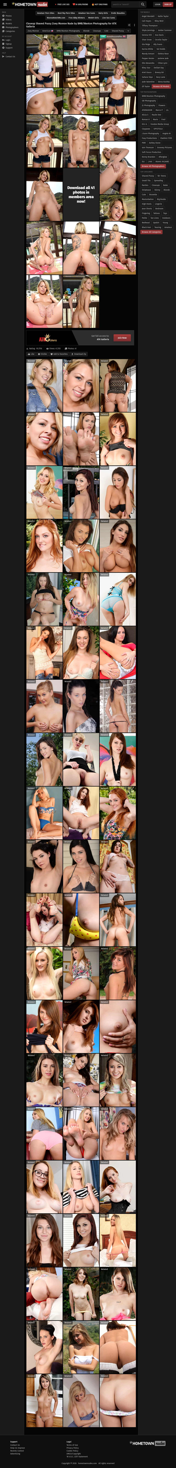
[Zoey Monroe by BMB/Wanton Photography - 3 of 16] (117, 87)
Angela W (167, 133)
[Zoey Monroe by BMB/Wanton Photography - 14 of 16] (117, 248)
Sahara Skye (147, 77)
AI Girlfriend (80, 4)
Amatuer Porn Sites (45, 13)
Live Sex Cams (108, 18)
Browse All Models (161, 86)
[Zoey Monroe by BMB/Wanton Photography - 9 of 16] (117, 168)
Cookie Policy (72, 1451)
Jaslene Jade (163, 58)
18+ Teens (161, 176)
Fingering (146, 213)
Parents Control (17, 1451)
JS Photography (148, 105)
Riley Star (146, 68)
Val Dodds (161, 49)
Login (157, 4)
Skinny (157, 190)
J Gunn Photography (150, 133)
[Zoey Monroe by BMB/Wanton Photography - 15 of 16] (44, 301)
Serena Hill (147, 35)
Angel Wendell (148, 16)
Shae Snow (147, 40)
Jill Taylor (146, 86)
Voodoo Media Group (160, 124)
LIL (167, 110)
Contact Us (15, 1445)
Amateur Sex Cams (86, 13)
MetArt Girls (93, 18)
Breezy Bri (159, 72)
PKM (144, 143)
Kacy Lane (160, 77)
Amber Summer (165, 30)
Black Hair (146, 227)
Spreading (158, 180)
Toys (165, 213)
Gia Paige (146, 44)
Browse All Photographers (153, 166)
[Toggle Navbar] (5, 4)
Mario (155, 119)
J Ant (150, 161)
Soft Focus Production (151, 152)
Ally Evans (157, 44)
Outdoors (166, 218)
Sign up (167, 4)
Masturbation (148, 199)
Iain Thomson (148, 147)
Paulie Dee (156, 115)
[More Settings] (134, 25)
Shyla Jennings (148, 30)
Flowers (162, 105)
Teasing (157, 227)
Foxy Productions (149, 138)
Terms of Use (72, 1445)
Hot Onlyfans (100, 4)
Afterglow (163, 157)
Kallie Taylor (163, 16)
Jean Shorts (147, 208)
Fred (163, 119)
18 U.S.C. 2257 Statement (77, 1456)
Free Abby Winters (77, 18)
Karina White (147, 49)
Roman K (146, 119)
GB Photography (149, 101)
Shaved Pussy (118, 31)
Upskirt (156, 223)
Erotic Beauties (118, 13)
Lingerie (158, 204)
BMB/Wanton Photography (68, 31)
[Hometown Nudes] (30, 4)
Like (32, 354)
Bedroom (159, 208)
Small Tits (146, 180)
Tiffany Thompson (150, 25)
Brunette (153, 194)
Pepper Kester (148, 58)
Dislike (44, 354)
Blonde (86, 31)
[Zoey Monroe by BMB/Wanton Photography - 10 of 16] (44, 194)
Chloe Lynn (162, 63)
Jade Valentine (148, 82)
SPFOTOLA (158, 129)
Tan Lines (155, 218)
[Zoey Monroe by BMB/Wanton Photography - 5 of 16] (81, 101)
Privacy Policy (73, 1448)
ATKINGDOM (147, 110)
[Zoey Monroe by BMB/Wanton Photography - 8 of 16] (117, 127)
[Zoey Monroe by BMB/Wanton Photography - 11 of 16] (117, 208)
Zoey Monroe (33, 31)
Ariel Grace (147, 72)
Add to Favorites (60, 354)
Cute (106, 31)
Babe (165, 185)
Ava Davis (159, 35)
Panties (145, 185)
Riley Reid (159, 21)
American (46, 31)
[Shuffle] (129, 25)
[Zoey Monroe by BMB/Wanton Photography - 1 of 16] (44, 61)
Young (165, 223)
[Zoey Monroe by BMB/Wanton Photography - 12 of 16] (44, 248)
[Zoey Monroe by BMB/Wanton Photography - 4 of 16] (44, 101)
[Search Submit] (143, 4)
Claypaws (146, 129)
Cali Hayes (146, 21)
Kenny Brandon (148, 157)
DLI (143, 161)
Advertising (15, 1454)
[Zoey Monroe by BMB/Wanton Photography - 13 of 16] (81, 248)
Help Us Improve (17, 1448)
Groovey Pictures (164, 147)
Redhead (146, 223)
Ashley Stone (154, 143)
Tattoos (156, 213)
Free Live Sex (63, 4)
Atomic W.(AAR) (162, 161)
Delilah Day (159, 68)
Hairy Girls (103, 13)
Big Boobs (161, 199)
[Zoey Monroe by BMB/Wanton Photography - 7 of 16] (81, 141)
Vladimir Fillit (166, 138)
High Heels (147, 204)
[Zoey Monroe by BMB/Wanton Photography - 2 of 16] (81, 61)
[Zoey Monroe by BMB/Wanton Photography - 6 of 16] (44, 141)
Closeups (97, 31)
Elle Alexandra (148, 63)
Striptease (146, 190)
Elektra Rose (163, 54)
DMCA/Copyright (74, 1454)
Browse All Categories (151, 232)
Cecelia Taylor (161, 40)
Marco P (159, 110)
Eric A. (144, 124)
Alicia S (145, 115)
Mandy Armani (148, 54)
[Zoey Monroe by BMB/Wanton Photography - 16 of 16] (81, 301)
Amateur (168, 227)
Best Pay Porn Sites (66, 13)
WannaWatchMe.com (56, 18)
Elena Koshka (164, 82)
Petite (144, 218)
